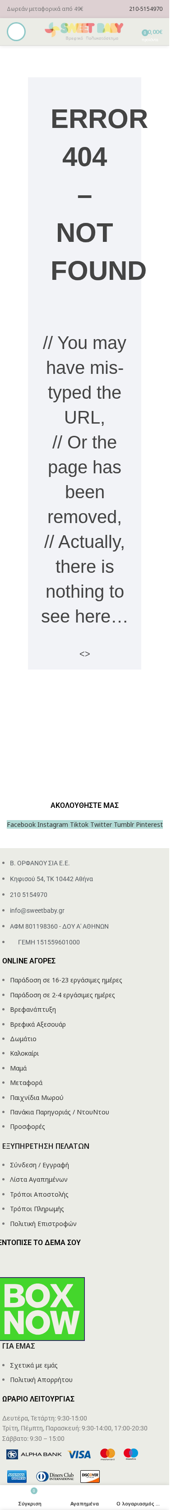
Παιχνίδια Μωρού (37, 1097)
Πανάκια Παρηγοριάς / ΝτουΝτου (59, 1112)
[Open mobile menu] (16, 32)
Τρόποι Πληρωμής (37, 1208)
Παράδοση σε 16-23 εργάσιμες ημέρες (66, 980)
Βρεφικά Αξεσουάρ (38, 1024)
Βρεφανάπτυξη (33, 1009)
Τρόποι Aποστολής (39, 1194)
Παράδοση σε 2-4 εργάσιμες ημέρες (62, 995)
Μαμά (18, 1068)
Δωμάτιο (23, 1038)
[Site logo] (84, 31)
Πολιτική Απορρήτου (41, 1379)
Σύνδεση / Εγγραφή (39, 1165)
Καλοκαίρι (24, 1053)
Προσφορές (27, 1126)
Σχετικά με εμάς (34, 1365)
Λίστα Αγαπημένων (39, 1179)
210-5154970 (145, 9)
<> (84, 654)
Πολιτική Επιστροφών (43, 1223)
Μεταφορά (26, 1082)
